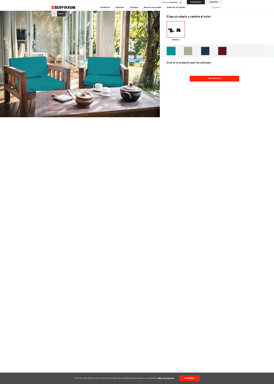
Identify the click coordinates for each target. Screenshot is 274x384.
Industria (214, 2)
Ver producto (214, 78)
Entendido (190, 378)
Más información (166, 378)
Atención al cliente (176, 7)
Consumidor (195, 2)
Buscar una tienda (152, 7)
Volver (60, 14)
